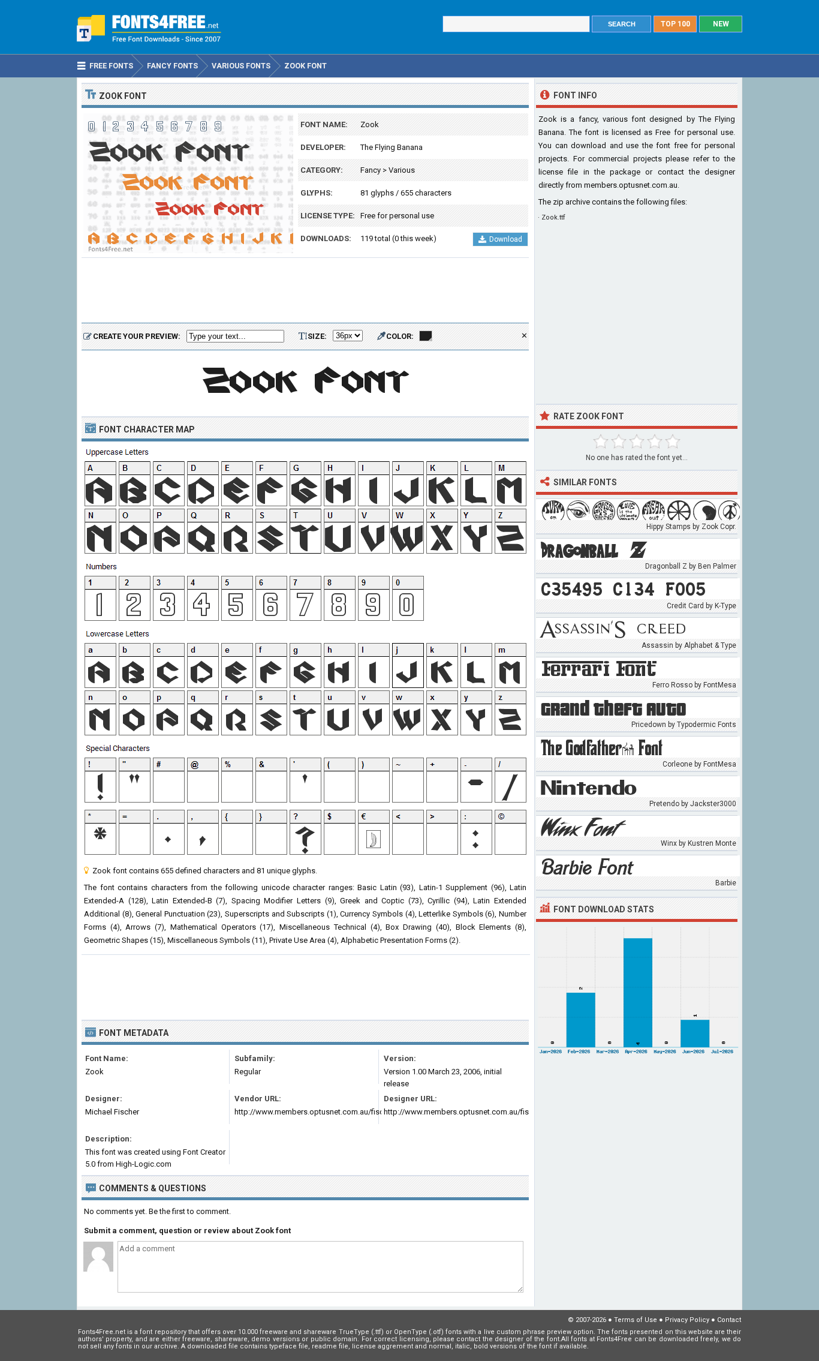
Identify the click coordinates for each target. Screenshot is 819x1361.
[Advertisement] (305, 291)
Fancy (370, 170)
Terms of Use (635, 1320)
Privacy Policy (687, 1320)
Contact (729, 1320)
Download (505, 239)
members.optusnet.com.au (631, 185)
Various (402, 170)
